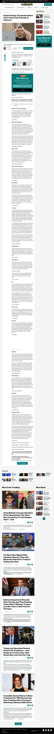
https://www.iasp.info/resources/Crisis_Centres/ (21, 460)
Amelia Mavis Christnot (8, 564)
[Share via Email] (5, 60)
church (19, 414)
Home (4, 12)
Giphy (21, 349)
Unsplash (16, 41)
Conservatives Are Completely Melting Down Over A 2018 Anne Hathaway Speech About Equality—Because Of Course (25, 1)
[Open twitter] (46, 730)
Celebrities (46, 19)
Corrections (19, 729)
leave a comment (28, 48)
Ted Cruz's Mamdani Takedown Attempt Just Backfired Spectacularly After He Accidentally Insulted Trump (47, 500)
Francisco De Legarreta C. (10, 41)
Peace (17, 664)
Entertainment (20, 7)
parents (21, 171)
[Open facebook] (43, 730)
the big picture (44, 7)
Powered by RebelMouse (48, 731)
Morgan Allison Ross (7, 705)
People (36, 7)
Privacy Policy (8, 729)
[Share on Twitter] (5, 58)
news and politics (9, 7)
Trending (29, 7)
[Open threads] (48, 730)
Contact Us (4, 730)
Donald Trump (46, 14)
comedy (14, 708)
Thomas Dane (9, 48)
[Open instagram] (51, 730)
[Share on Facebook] (5, 56)
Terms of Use (14, 729)
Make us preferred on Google (9, 4)
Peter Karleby (6, 522)
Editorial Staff (24, 729)
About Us (3, 729)
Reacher (5, 568)
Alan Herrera (6, 611)
